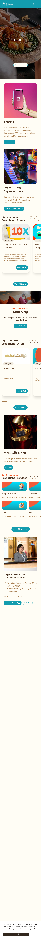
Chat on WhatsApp (12, 603)
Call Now (27, 603)
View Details (22, 267)
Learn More (9, 142)
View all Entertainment (14, 209)
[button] (23, 934)
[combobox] (33, 4)
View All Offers (20, 407)
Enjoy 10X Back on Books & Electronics (16, 246)
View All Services (20, 529)
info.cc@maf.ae (18, 597)
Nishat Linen (9, 368)
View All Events (20, 284)
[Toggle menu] (38, 4)
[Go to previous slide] (31, 218)
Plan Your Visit (20, 326)
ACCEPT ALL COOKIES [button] (10, 934)
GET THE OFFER (20, 65)
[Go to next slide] (36, 218)
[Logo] (7, 4)
